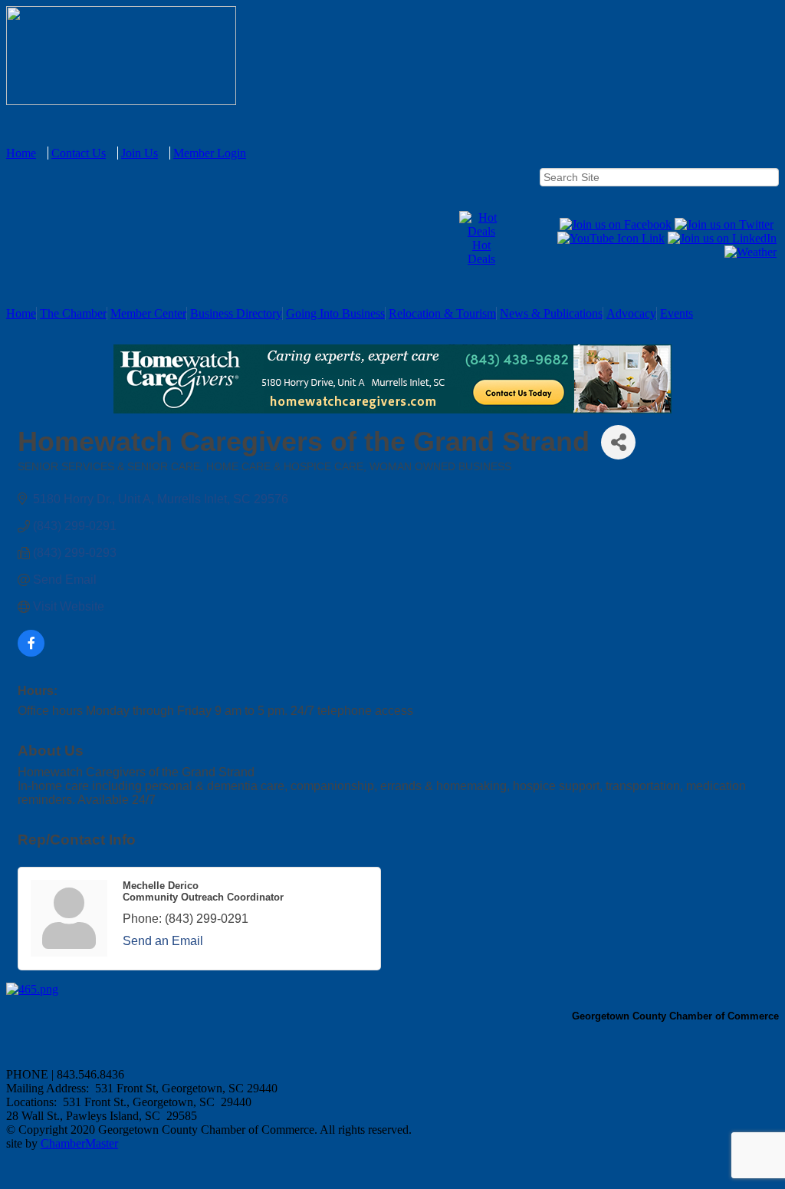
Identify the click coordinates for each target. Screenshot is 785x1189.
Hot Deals (481, 252)
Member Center (148, 313)
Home (21, 153)
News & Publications (551, 313)
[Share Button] (618, 442)
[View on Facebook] (31, 652)
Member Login (209, 153)
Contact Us (78, 153)
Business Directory (236, 313)
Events (676, 313)
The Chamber (73, 313)
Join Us (139, 153)
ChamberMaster (79, 1143)
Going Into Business (335, 313)
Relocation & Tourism (442, 313)
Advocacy (631, 313)
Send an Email (163, 940)
